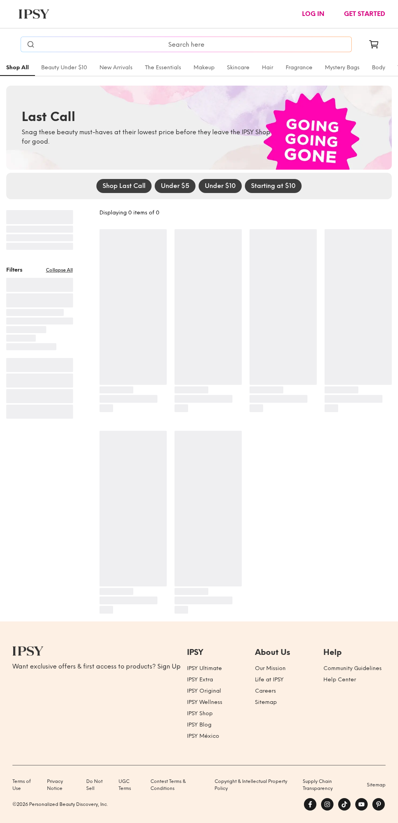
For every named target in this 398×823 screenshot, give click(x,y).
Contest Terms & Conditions (168, 785)
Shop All (17, 67)
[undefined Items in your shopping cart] (374, 44)
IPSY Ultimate (204, 668)
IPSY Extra (200, 679)
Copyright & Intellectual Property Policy (251, 785)
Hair (267, 67)
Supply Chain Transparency (318, 785)
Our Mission (270, 668)
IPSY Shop (200, 713)
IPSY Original (204, 691)
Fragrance (299, 67)
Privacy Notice (55, 785)
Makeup (204, 67)
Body (378, 67)
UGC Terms (125, 785)
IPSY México (203, 736)
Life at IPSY (269, 679)
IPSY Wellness (204, 702)
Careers (265, 691)
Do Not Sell (94, 785)
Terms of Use (21, 785)
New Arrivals (116, 67)
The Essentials (163, 67)
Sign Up (169, 666)
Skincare (238, 67)
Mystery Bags (342, 67)
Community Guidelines (352, 668)
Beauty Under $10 (64, 67)
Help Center (339, 679)
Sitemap (266, 702)
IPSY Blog (199, 724)
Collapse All (59, 270)
